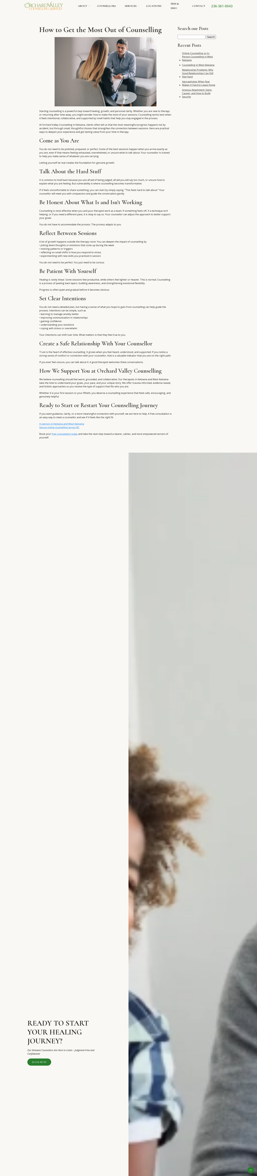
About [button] (82, 6)
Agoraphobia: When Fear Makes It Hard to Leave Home (198, 83)
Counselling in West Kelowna (198, 65)
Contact (198, 6)
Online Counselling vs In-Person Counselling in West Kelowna (197, 57)
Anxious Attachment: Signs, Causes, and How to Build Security (197, 93)
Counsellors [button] (106, 6)
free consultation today (65, 434)
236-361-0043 (222, 6)
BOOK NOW (39, 1062)
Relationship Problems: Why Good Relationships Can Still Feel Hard (197, 73)
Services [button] (131, 6)
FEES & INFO (175, 6)
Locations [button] (153, 6)
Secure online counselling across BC (59, 427)
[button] (250, 1170)
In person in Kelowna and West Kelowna (61, 423)
